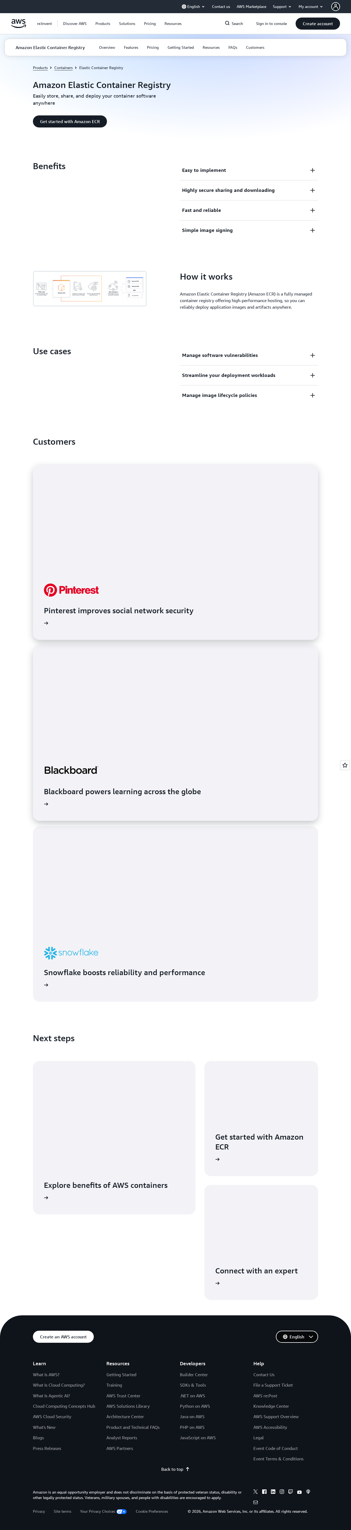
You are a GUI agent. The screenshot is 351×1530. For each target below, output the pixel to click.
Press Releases (47, 1448)
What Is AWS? (46, 1374)
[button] (75, 24)
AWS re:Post (265, 1395)
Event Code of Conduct (275, 1448)
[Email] (255, 1503)
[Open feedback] (345, 765)
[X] (255, 1492)
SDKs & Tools (193, 1385)
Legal (258, 1437)
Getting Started (121, 1374)
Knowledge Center (271, 1406)
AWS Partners (119, 1448)
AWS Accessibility (270, 1427)
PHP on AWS (192, 1427)
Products (40, 67)
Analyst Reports (121, 1437)
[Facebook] (264, 1492)
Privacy (39, 1511)
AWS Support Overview (276, 1416)
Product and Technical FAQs (133, 1427)
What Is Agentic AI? (51, 1395)
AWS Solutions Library (128, 1406)
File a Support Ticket (273, 1385)
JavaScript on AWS (198, 1437)
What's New (44, 1427)
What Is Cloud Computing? (59, 1385)
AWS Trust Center (123, 1395)
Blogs (38, 1437)
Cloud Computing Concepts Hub (64, 1406)
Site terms (62, 1511)
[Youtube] (299, 1492)
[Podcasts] (308, 1492)
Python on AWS (195, 1406)
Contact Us (263, 1374)
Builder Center (194, 1374)
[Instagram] (282, 1492)
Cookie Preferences (152, 1511)
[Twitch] (290, 1492)
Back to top (172, 1469)
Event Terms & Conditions (278, 1458)
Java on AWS (192, 1416)
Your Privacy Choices (97, 1511)
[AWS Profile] (335, 6)
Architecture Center (125, 1416)
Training (114, 1385)
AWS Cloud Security (52, 1416)
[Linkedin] (273, 1492)
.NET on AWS (192, 1395)
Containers (63, 67)
